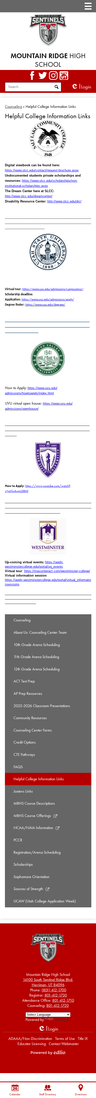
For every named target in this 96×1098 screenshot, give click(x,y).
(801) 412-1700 (54, 990)
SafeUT (64, 75)
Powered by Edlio (48, 1052)
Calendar (14, 1094)
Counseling (13, 106)
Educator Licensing (31, 1043)
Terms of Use (65, 1038)
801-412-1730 (56, 995)
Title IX (83, 1038)
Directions (81, 1094)
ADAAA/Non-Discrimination (30, 1038)
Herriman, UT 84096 (48, 982)
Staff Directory (47, 1094)
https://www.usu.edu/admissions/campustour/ (52, 289)
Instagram (53, 75)
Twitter (42, 75)
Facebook (32, 75)
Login (81, 87)
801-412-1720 (57, 1005)
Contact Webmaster (64, 1043)
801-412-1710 (63, 1000)
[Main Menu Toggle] (88, 6)
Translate (61, 1019)
